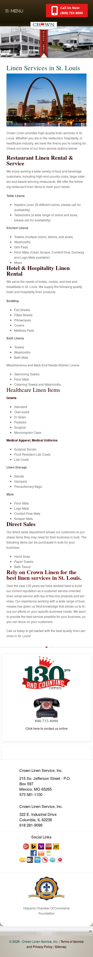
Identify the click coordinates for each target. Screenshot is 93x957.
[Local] (48, 853)
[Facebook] (33, 853)
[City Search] (37, 859)
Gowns (11, 397)
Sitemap (60, 946)
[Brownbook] (30, 859)
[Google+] (26, 846)
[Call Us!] (47, 707)
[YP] (56, 846)
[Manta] (22, 859)
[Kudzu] (52, 859)
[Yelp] (48, 846)
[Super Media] (41, 853)
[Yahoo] (41, 846)
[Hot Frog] (45, 859)
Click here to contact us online (47, 728)
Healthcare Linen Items (33, 389)
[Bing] (33, 846)
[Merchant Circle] (60, 859)
